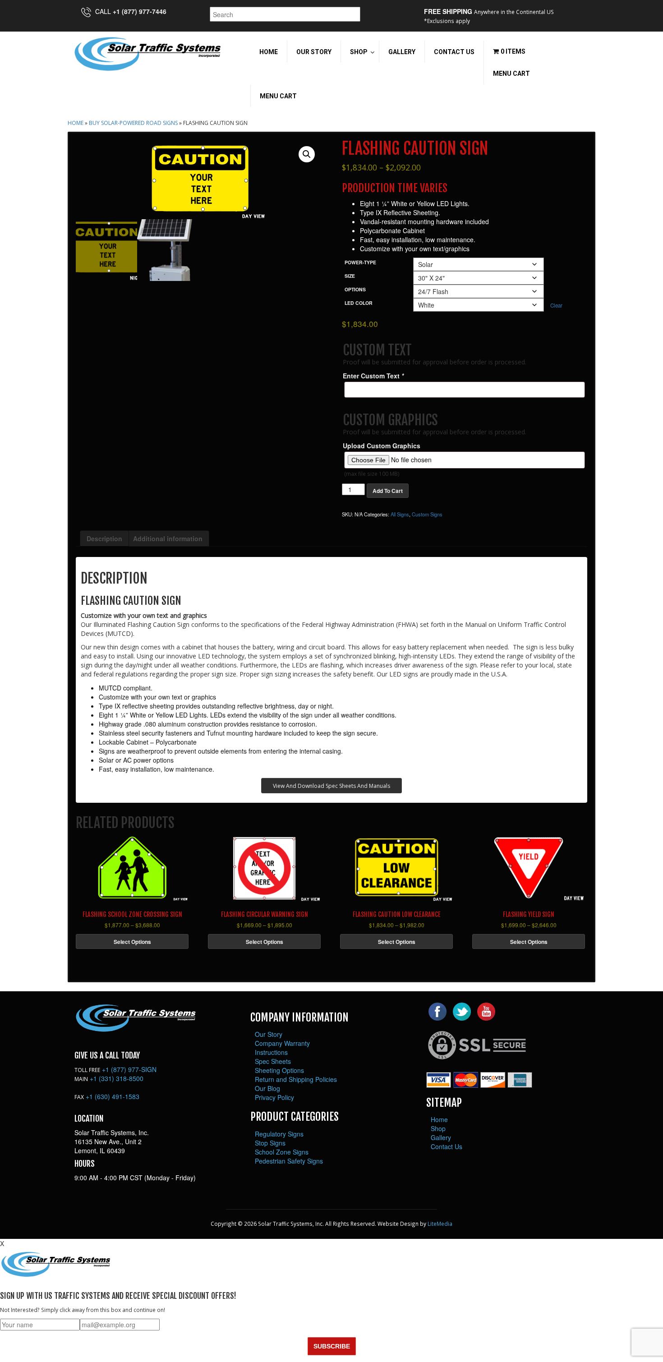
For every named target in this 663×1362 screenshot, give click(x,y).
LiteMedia (440, 1223)
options (355, 289)
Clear (556, 305)
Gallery (441, 1137)
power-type (360, 262)
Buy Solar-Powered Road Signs (133, 123)
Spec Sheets (273, 1061)
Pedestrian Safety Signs (289, 1160)
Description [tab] (104, 538)
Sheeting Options (279, 1070)
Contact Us (446, 1146)
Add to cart (388, 491)
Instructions (271, 1052)
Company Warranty (282, 1043)
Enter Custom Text (373, 375)
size (350, 275)
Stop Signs (270, 1142)
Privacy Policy (274, 1097)
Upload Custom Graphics (381, 445)
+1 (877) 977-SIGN (129, 1069)
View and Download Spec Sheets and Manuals (331, 786)
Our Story (268, 1034)
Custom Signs (427, 514)
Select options (132, 942)
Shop (438, 1128)
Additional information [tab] (168, 538)
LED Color (359, 302)
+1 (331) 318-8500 (116, 1078)
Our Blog (267, 1088)
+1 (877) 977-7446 (139, 11)
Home (75, 123)
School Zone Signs (281, 1151)
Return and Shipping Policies (296, 1079)
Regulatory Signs (279, 1133)
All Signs (400, 514)
